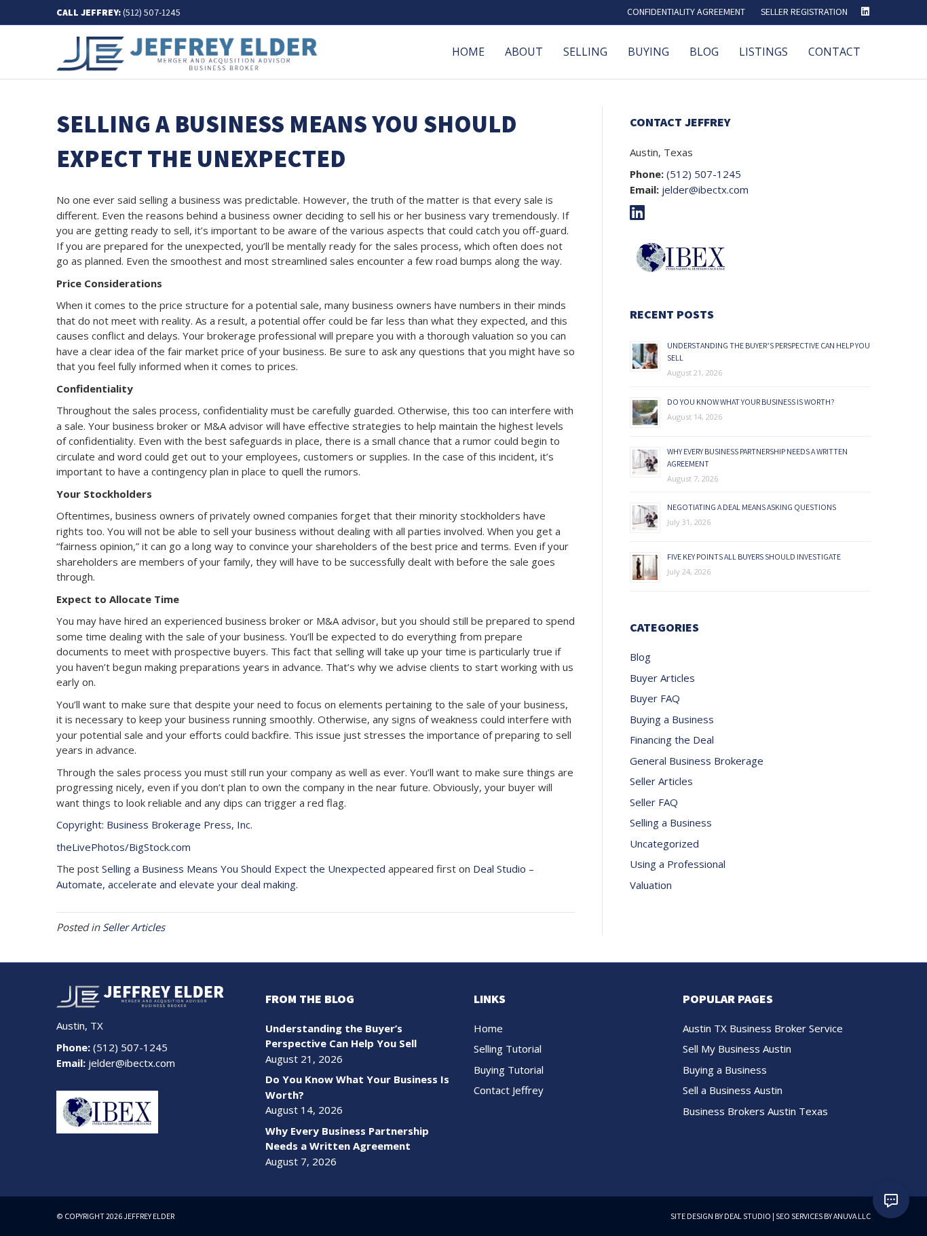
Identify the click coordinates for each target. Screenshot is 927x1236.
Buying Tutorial (509, 1069)
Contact (834, 51)
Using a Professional (677, 864)
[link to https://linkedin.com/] (640, 214)
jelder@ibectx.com (705, 189)
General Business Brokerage (696, 760)
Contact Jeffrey (509, 1090)
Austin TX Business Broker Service (763, 1028)
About (524, 51)
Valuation (651, 885)
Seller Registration (804, 11)
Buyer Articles (662, 678)
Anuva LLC (852, 1216)
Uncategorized (664, 843)
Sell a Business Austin (732, 1090)
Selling (585, 51)
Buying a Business (672, 719)
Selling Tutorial (508, 1048)
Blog (704, 51)
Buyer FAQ (655, 698)
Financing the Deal (672, 739)
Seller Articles (133, 927)
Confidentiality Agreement (686, 11)
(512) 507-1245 (152, 12)
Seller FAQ (654, 802)
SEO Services (799, 1216)
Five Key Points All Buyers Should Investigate (754, 556)
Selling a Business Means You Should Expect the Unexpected (243, 868)
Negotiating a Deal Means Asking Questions (751, 507)
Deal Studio (747, 1216)
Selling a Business (671, 822)
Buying (648, 51)
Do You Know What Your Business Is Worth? (751, 402)
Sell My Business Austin (737, 1048)
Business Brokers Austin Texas (755, 1111)
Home (468, 51)
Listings (763, 51)
